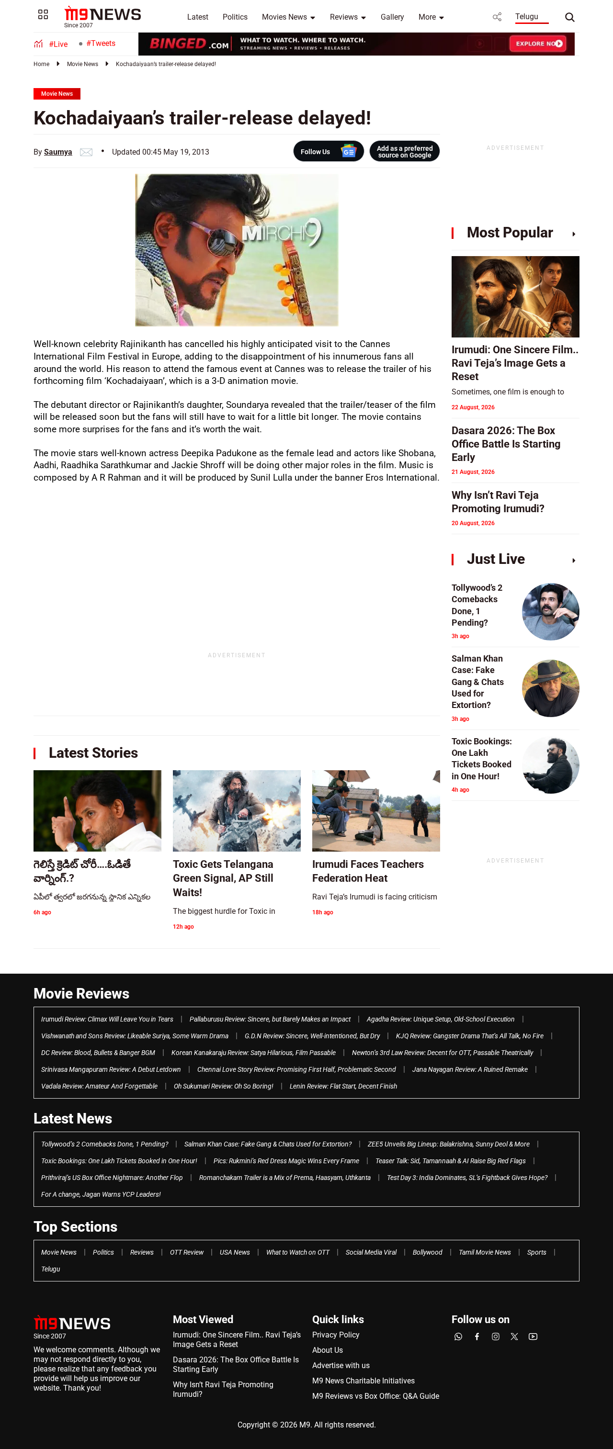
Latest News (73, 1118)
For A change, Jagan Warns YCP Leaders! (101, 1194)
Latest (197, 17)
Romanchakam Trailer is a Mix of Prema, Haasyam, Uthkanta (285, 1177)
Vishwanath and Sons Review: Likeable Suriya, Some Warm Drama (134, 1036)
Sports (536, 1252)
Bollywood (428, 1252)
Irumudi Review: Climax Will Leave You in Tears (107, 1019)
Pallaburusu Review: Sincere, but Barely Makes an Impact (270, 1019)
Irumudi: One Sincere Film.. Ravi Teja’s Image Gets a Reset (237, 1339)
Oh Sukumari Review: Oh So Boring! (223, 1086)
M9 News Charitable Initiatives (363, 1380)
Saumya (58, 152)
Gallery (392, 17)
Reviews (344, 17)
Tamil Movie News (485, 1252)
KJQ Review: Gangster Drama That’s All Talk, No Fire (470, 1036)
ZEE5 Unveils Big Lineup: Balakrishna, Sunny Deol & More (449, 1144)
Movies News (284, 17)
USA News (235, 1252)
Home (41, 64)
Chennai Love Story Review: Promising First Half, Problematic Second (296, 1069)
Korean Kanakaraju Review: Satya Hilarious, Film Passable (253, 1052)
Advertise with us (341, 1365)
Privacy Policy (336, 1334)
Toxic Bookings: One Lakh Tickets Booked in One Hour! (119, 1161)
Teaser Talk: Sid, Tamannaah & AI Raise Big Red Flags (450, 1161)
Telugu (526, 16)
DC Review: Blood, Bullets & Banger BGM (98, 1052)
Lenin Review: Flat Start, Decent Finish (343, 1086)
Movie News (82, 64)
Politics (235, 17)
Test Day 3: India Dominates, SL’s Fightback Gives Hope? (467, 1177)
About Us (327, 1350)
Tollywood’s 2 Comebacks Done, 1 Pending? (104, 1144)
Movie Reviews (81, 993)
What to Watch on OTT (297, 1252)
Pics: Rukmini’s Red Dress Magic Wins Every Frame (286, 1161)
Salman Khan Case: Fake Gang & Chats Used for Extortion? (268, 1144)
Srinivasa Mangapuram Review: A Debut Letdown (111, 1069)
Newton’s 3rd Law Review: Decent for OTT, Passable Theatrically (442, 1052)
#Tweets (100, 43)
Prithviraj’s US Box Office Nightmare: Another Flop (112, 1177)
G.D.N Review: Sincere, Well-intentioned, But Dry (312, 1036)
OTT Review (187, 1252)
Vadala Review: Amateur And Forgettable (99, 1086)
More (427, 17)
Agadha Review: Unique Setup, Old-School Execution (441, 1019)
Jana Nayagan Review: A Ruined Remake (470, 1069)
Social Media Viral (371, 1252)
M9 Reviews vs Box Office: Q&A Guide (375, 1396)
